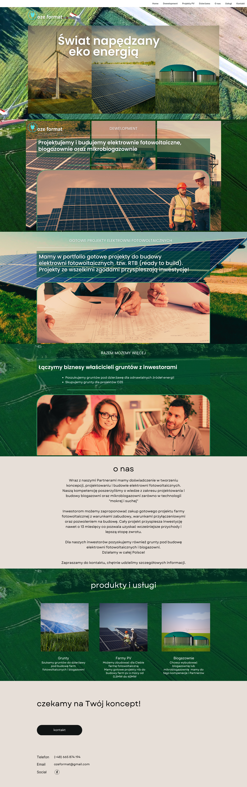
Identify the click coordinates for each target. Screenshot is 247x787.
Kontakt (240, 3)
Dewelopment (170, 3)
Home (155, 3)
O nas (218, 3)
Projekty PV (188, 3)
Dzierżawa (204, 3)
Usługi (228, 3)
